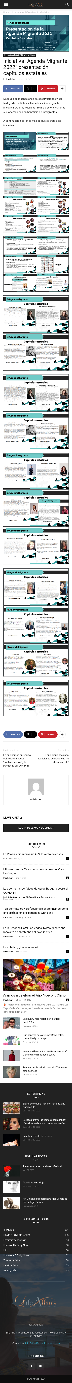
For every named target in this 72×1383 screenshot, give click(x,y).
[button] (5, 4)
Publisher (11, 79)
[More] (62, 88)
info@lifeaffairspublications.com (42, 1343)
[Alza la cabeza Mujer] (11, 1187)
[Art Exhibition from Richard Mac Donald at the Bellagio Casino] (11, 1203)
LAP (5, 858)
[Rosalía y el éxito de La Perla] (11, 1140)
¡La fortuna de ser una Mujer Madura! (42, 1166)
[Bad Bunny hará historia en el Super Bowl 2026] (11, 1023)
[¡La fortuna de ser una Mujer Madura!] (11, 1170)
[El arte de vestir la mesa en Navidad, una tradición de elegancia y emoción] (11, 1108)
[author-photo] (36, 794)
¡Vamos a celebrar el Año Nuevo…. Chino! (34, 995)
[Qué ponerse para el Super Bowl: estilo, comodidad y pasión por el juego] (11, 1039)
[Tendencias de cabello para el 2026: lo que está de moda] (11, 1072)
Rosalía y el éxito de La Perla (37, 1136)
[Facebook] (31, 1366)
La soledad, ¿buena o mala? (20, 947)
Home (6, 12)
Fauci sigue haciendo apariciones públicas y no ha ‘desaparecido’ (53, 759)
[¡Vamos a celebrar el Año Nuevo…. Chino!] (36, 975)
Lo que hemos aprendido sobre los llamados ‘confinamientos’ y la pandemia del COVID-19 (17, 760)
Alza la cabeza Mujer (34, 1182)
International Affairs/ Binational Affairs (30, 12)
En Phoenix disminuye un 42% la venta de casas (33, 854)
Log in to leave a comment (36, 827)
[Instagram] (40, 1366)
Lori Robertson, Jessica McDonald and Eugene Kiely (28, 897)
